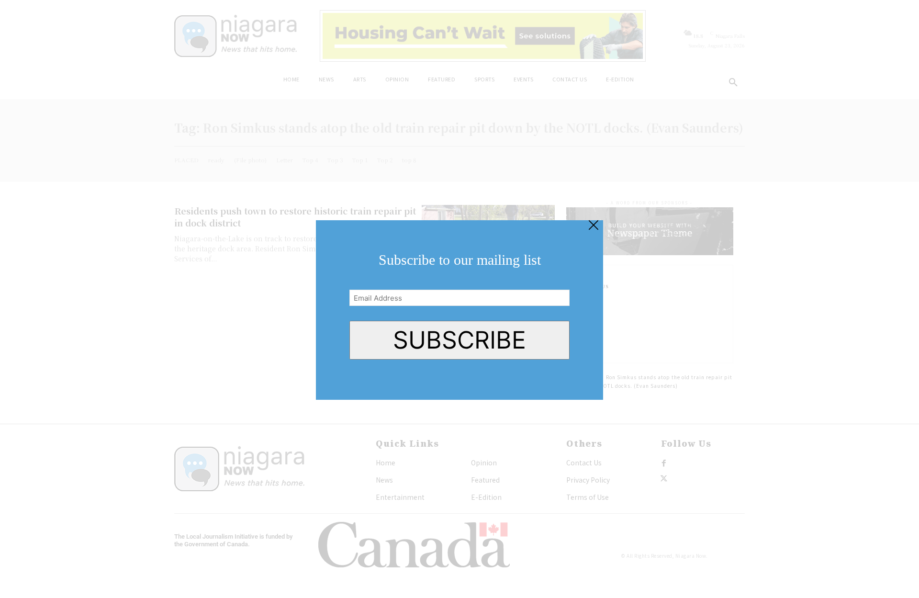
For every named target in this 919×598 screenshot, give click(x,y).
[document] (459, 299)
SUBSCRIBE (459, 340)
